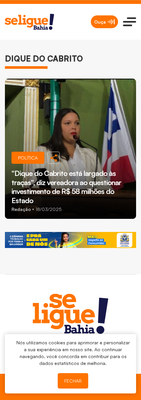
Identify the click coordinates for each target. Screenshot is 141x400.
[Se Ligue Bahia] (29, 22)
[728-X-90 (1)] (70, 240)
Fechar (73, 381)
